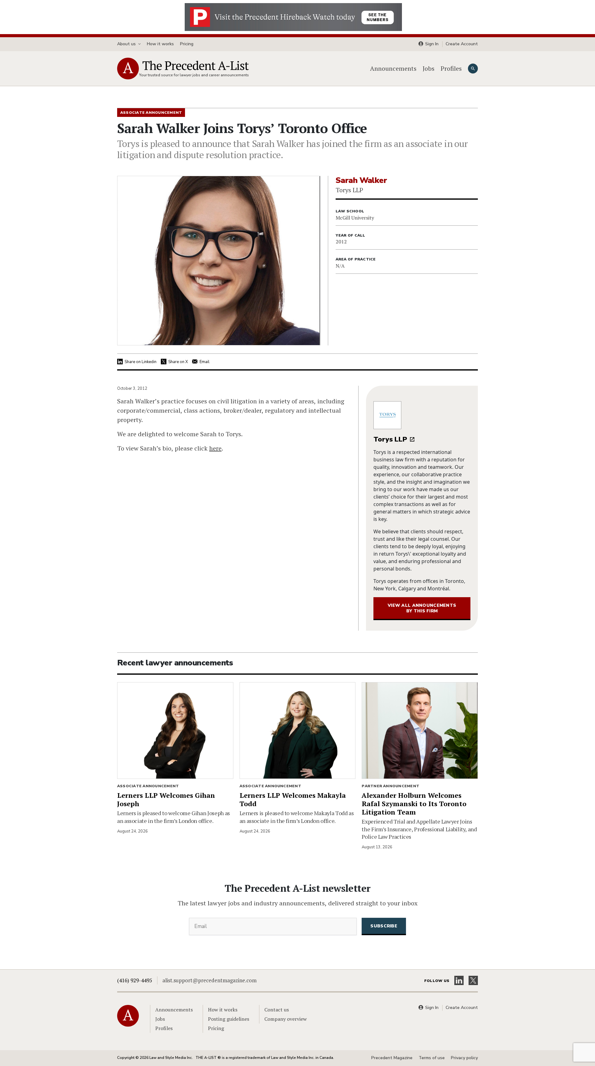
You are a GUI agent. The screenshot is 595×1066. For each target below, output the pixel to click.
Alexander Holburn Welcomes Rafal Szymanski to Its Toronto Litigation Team (414, 803)
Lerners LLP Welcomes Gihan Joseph (166, 799)
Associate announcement (148, 786)
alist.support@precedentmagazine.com (209, 980)
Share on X (178, 362)
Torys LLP (390, 439)
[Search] (473, 68)
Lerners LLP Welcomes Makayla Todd (293, 799)
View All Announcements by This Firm (422, 608)
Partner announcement (390, 786)
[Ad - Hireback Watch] (293, 16)
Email (204, 362)
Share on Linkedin (140, 362)
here (215, 448)
